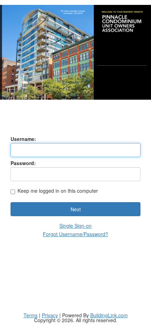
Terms (31, 315)
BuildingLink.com (109, 315)
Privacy (50, 315)
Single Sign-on (75, 225)
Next (76, 209)
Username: (23, 138)
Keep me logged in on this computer (58, 191)
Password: (23, 163)
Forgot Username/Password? (75, 234)
